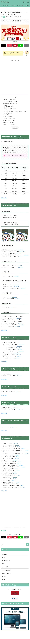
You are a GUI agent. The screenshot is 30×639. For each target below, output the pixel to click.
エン (13, 427)
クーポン (16, 443)
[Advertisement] (15, 76)
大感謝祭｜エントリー (9, 105)
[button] (3, 45)
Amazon (5, 554)
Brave (4, 557)
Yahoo (4, 563)
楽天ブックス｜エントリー (9, 106)
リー (16, 427)
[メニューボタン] (28, 2)
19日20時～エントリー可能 (9, 118)
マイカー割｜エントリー (9, 113)
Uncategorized (6, 560)
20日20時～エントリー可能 (9, 122)
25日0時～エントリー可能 (8, 124)
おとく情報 (5, 566)
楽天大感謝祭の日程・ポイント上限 (11, 99)
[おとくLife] (5, 2)
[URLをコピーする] (26, 45)
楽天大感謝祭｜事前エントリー (10, 103)
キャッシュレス (6, 570)
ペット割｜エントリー (9, 114)
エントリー (20, 249)
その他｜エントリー (8, 116)
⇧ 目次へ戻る (4, 197)
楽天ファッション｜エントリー (10, 108)
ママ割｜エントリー (8, 110)
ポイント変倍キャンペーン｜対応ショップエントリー (15, 111)
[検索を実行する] (27, 544)
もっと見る (15, 127)
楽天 (4, 16)
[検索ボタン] (24, 2)
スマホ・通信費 (6, 573)
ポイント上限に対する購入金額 (10, 101)
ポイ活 (4, 576)
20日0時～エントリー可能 (8, 120)
